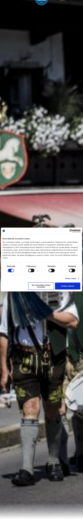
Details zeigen (70, 278)
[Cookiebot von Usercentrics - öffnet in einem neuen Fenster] (71, 230)
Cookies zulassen (67, 286)
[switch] (31, 270)
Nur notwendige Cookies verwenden (41, 286)
